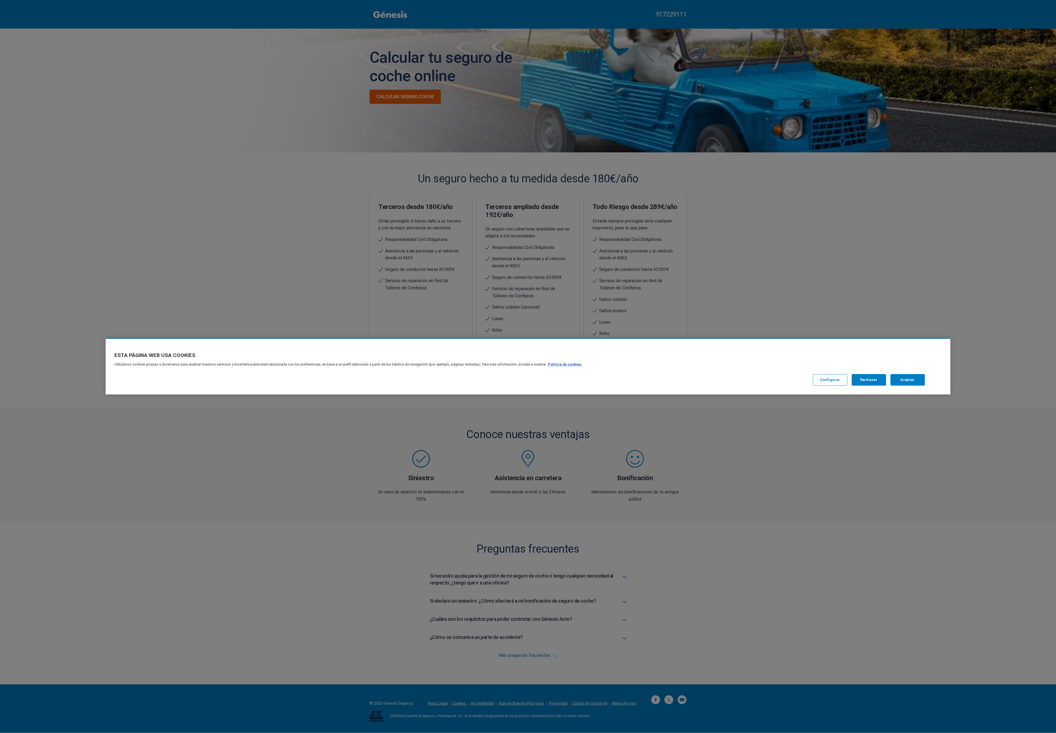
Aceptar (907, 380)
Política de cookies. (565, 364)
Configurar (830, 380)
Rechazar (868, 380)
